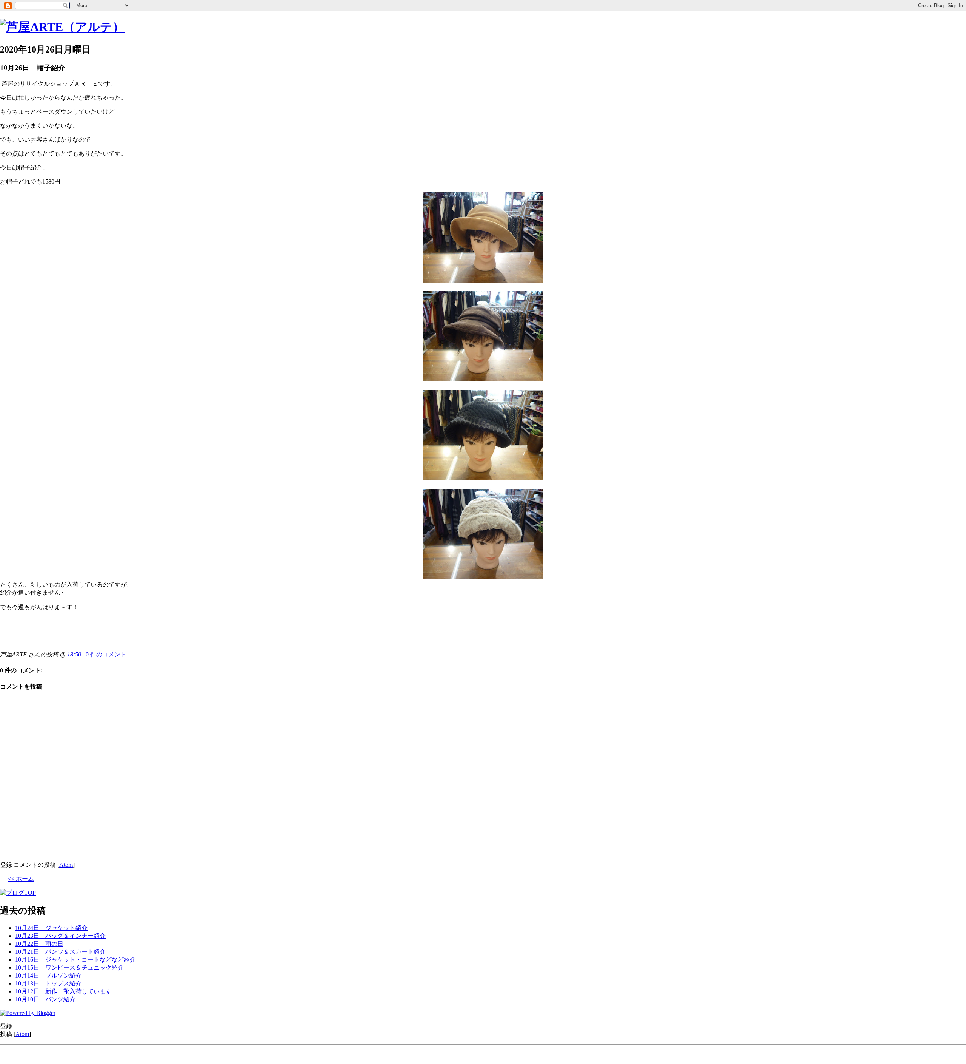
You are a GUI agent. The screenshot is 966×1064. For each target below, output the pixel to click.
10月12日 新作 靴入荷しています (63, 991)
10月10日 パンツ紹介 (45, 999)
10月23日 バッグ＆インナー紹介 (60, 936)
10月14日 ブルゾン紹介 (48, 975)
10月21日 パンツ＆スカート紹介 (60, 951)
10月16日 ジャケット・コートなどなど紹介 (75, 959)
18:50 (74, 654)
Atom (66, 865)
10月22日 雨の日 (39, 943)
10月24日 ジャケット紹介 (51, 928)
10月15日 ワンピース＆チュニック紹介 (69, 967)
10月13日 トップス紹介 (48, 983)
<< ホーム (21, 879)
